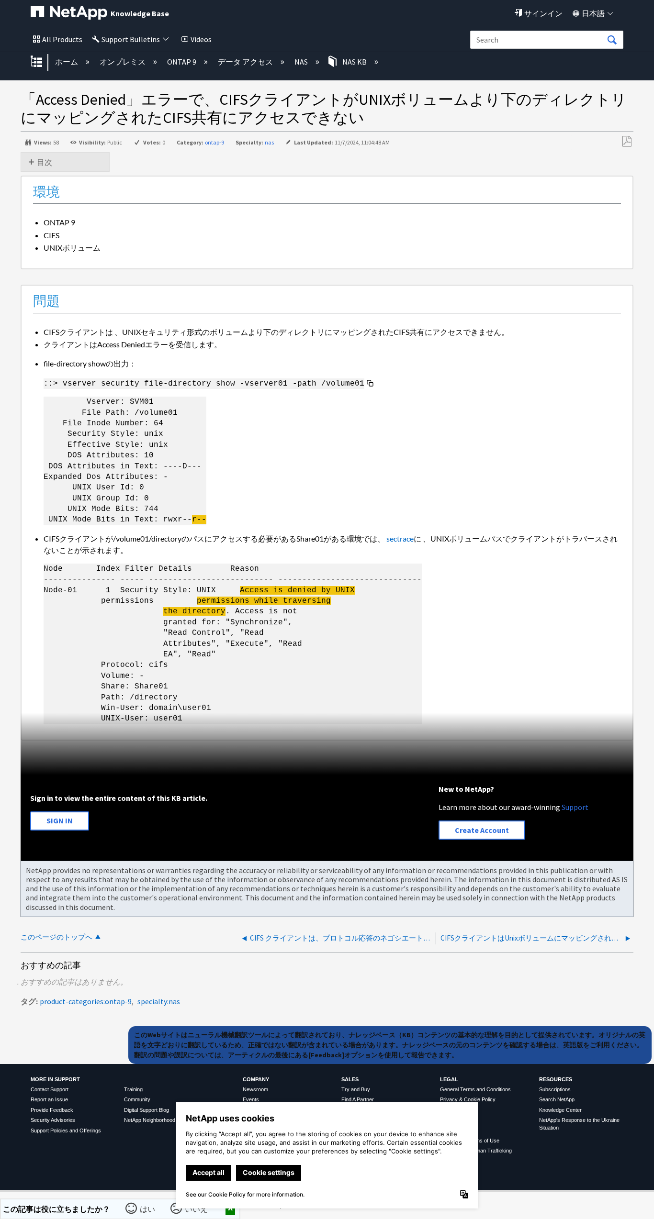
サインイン (543, 13)
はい (148, 1208)
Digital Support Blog (146, 1110)
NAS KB (354, 61)
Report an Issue (49, 1099)
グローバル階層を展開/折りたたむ (42, 62)
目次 (44, 162)
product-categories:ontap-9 (86, 1001)
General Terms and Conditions (475, 1089)
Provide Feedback (52, 1110)
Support (575, 807)
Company (256, 1079)
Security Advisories (53, 1120)
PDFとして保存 (626, 141)
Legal (449, 1079)
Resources (555, 1079)
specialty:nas (158, 1001)
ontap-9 (214, 142)
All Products (62, 39)
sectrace (400, 538)
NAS (301, 61)
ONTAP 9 (182, 61)
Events (251, 1099)
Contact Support (49, 1089)
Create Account (482, 830)
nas (269, 142)
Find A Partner (357, 1099)
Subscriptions (555, 1089)
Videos (201, 39)
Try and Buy (355, 1089)
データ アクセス (246, 61)
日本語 (593, 13)
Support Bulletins (130, 39)
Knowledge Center (560, 1110)
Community (137, 1099)
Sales (350, 1079)
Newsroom (255, 1089)
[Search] (612, 40)
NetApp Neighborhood (149, 1120)
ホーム (67, 61)
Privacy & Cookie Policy (468, 1099)
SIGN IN (59, 820)
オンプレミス (123, 61)
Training (133, 1089)
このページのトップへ (56, 937)
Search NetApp (557, 1099)
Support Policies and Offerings (66, 1130)
